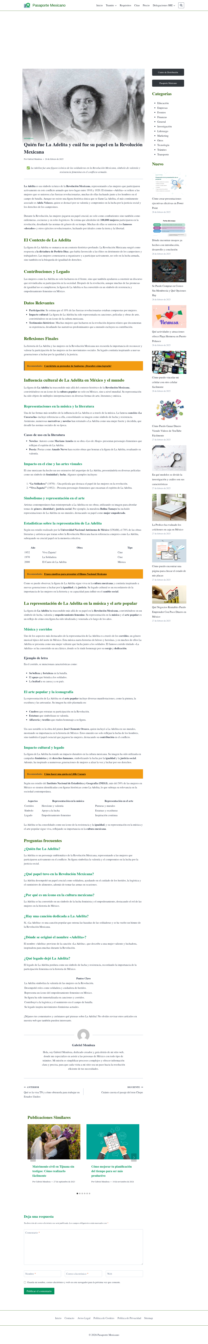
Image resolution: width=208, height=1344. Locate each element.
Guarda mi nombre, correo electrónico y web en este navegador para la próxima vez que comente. (73, 1282)
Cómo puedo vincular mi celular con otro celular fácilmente (165, 382)
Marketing (163, 135)
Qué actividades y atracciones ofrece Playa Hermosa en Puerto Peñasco (169, 336)
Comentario (32, 1232)
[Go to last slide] (33, 1157)
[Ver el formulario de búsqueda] (181, 5)
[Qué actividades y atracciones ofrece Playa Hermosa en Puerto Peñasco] (169, 316)
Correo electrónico (77, 1273)
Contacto (69, 1318)
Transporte (163, 154)
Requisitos (125, 5)
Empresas (162, 108)
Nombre (30, 1273)
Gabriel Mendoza (34, 159)
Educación (163, 103)
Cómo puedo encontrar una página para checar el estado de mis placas (169, 570)
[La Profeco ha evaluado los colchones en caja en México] (169, 507)
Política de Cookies (103, 1318)
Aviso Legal (84, 1318)
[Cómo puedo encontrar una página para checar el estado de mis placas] (169, 550)
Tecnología (163, 145)
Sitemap (148, 1318)
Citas (137, 5)
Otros (160, 140)
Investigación (164, 126)
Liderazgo (162, 131)
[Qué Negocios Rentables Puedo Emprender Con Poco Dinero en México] (169, 594)
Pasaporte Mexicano (168, 83)
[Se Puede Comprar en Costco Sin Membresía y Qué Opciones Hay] (169, 270)
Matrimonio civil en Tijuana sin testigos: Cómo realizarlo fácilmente (53, 1171)
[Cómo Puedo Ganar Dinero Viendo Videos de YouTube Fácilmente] (169, 409)
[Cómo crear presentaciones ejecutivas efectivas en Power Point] (169, 183)
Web (109, 1273)
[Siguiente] (134, 1157)
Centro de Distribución (168, 72)
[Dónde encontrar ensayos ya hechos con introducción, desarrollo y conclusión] (169, 227)
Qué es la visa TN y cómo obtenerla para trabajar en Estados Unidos (52, 1092)
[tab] (77, 1193)
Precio (146, 5)
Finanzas (162, 117)
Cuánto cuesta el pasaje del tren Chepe (122, 1090)
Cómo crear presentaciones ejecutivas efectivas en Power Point (167, 203)
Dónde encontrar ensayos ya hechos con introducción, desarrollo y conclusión (167, 244)
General (29, 138)
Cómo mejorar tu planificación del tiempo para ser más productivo (111, 1171)
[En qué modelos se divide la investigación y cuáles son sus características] (169, 458)
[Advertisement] (104, 33)
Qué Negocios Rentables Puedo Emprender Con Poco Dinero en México (169, 611)
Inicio (99, 5)
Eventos (161, 112)
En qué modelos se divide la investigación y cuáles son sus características (168, 479)
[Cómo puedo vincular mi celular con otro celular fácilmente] (169, 362)
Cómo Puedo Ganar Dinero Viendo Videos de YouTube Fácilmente (167, 430)
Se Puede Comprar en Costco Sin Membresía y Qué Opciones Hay (169, 290)
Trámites (162, 149)
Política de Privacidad (129, 1318)
